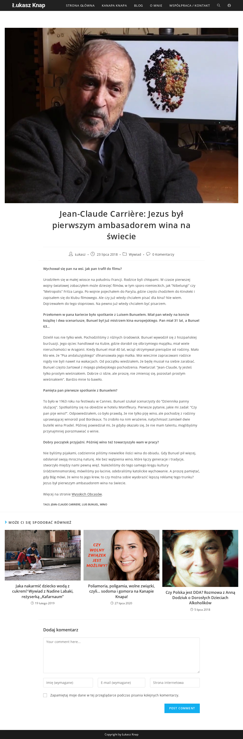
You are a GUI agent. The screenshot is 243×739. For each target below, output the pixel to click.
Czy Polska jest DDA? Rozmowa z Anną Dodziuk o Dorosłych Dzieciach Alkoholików (200, 598)
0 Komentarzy (163, 254)
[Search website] (219, 5)
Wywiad (135, 254)
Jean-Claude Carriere (65, 504)
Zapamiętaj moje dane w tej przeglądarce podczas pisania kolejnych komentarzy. (114, 695)
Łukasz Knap (28, 5)
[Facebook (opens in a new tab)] (229, 5)
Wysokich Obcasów (87, 494)
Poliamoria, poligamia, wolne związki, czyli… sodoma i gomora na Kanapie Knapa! (121, 591)
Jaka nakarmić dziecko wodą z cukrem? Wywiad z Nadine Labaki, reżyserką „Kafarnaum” (42, 591)
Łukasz (80, 254)
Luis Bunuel (90, 504)
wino (103, 504)
